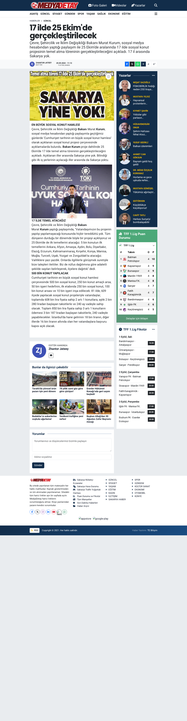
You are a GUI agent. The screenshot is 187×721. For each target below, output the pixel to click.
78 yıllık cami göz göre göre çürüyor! (71, 390)
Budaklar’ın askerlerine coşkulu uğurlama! (44, 417)
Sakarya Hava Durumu (88, 486)
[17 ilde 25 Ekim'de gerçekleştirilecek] (72, 96)
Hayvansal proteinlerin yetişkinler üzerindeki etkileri (142, 102)
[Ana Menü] (156, 14)
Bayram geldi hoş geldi (142, 163)
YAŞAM (90, 13)
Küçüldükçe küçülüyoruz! (140, 206)
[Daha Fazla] (143, 64)
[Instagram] (42, 511)
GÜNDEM (70, 13)
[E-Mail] (51, 355)
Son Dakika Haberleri (87, 503)
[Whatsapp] (64, 511)
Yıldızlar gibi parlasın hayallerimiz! (140, 116)
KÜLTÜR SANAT (142, 486)
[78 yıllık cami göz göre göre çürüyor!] (71, 378)
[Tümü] (153, 75)
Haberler (35, 21)
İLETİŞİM (113, 496)
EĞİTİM (126, 13)
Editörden (139, 201)
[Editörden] (125, 204)
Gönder (38, 465)
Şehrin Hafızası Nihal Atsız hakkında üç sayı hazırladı (142, 133)
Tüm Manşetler (84, 499)
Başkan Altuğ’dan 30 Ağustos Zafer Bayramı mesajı (99, 419)
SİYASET (57, 13)
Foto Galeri (99, 5)
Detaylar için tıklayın (137, 318)
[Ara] (155, 5)
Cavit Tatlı (139, 215)
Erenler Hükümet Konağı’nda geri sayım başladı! (98, 391)
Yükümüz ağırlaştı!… (144, 192)
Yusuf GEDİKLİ (140, 142)
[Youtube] (53, 511)
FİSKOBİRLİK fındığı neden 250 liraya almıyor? (144, 88)
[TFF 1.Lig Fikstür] (153, 329)
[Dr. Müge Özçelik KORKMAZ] (125, 174)
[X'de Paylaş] (132, 64)
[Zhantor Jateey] (39, 350)
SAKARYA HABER (117, 499)
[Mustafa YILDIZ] (125, 99)
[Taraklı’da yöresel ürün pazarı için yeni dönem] (44, 378)
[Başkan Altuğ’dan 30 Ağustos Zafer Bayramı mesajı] (99, 406)
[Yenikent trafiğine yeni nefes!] (71, 406)
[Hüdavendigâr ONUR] (125, 128)
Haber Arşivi (83, 506)
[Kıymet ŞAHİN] (125, 114)
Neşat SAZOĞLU (141, 82)
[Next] (59, 511)
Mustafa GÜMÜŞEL (143, 188)
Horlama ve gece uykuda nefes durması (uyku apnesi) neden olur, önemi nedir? (143, 179)
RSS (36, 530)
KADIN (112, 493)
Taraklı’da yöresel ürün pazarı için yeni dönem (44, 390)
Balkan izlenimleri (142, 146)
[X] (37, 511)
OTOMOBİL (140, 493)
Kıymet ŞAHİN (140, 111)
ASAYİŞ (34, 13)
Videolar (120, 5)
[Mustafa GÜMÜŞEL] (125, 190)
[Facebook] (32, 511)
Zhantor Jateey (59, 349)
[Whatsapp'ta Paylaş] (137, 64)
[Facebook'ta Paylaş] (127, 64)
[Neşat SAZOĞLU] (125, 85)
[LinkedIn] (48, 511)
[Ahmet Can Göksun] (125, 158)
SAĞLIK (101, 13)
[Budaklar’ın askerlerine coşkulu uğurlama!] (44, 406)
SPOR (81, 13)
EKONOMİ (114, 13)
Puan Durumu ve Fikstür (88, 496)
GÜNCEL (45, 13)
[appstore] (85, 518)
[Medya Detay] (54, 5)
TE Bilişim (152, 530)
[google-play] (100, 518)
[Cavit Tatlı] (125, 218)
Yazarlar (139, 5)
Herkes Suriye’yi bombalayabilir (141, 221)
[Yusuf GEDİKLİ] (125, 144)
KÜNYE (138, 496)
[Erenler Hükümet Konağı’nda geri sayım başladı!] (99, 378)
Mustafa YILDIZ (141, 96)
